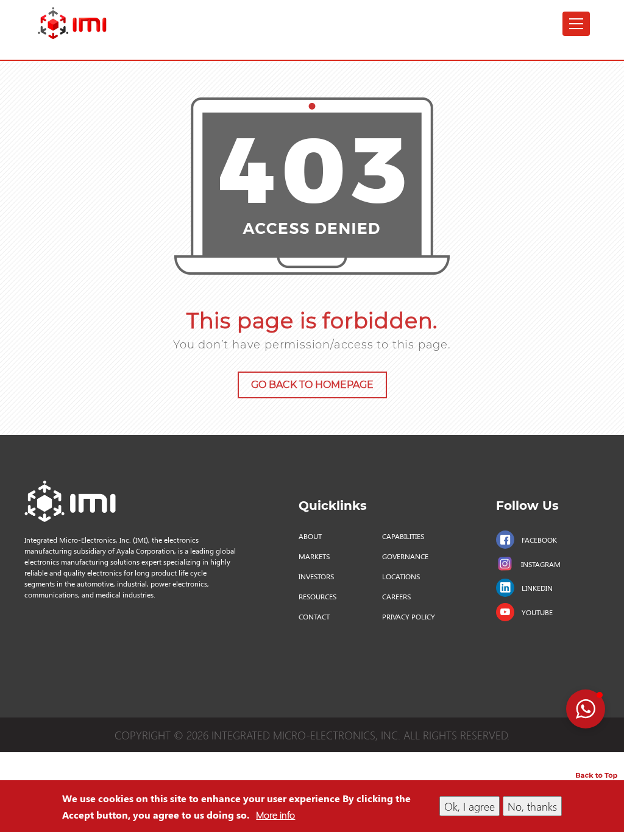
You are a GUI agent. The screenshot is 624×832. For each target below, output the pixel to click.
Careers (396, 596)
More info (275, 814)
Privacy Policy (408, 616)
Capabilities (403, 536)
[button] (585, 708)
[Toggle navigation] (576, 24)
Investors (316, 576)
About (310, 536)
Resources (317, 596)
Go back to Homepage (312, 384)
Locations (401, 576)
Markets (314, 556)
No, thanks (532, 806)
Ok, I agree (469, 806)
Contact (314, 616)
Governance (405, 556)
